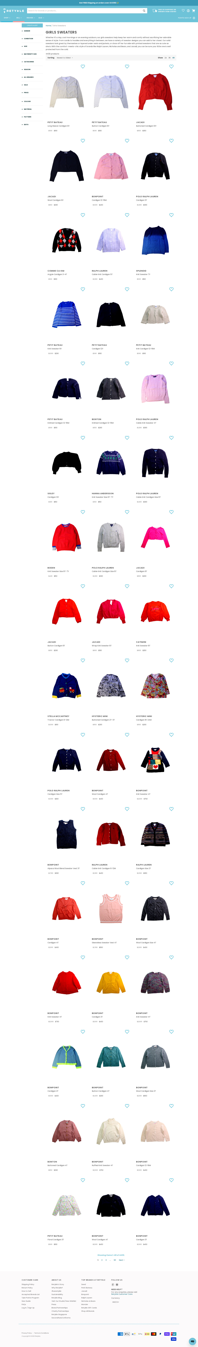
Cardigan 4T (53, 940)
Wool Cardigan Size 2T (146, 1089)
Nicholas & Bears (88, 1299)
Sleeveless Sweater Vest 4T (104, 940)
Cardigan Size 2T (143, 866)
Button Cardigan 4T (101, 1089)
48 (173, 55)
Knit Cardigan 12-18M (145, 346)
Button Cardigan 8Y (100, 123)
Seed (83, 1282)
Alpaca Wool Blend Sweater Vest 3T (64, 866)
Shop (6, 15)
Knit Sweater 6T (143, 643)
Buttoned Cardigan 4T (57, 1163)
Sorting (51, 55)
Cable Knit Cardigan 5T (102, 272)
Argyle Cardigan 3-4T (57, 272)
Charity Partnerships (60, 1309)
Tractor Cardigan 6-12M (58, 717)
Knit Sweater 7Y (143, 272)
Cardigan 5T (141, 198)
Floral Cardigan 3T (56, 1237)
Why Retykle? (57, 1285)
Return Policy (27, 1285)
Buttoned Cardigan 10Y (146, 123)
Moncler (84, 1302)
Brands (30, 15)
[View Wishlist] (183, 8)
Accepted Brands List (31, 1292)
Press (54, 1302)
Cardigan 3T (97, 1014)
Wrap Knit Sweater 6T (102, 643)
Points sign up (184, 15)
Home (48, 23)
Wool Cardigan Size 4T (146, 940)
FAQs (24, 1302)
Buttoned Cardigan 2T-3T (103, 717)
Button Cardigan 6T (56, 643)
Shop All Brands (87, 1309)
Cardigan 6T (141, 569)
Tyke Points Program (30, 1295)
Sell (18, 15)
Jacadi (84, 1289)
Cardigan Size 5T (55, 792)
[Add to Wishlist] (83, 64)
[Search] (144, 8)
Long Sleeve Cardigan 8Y (59, 123)
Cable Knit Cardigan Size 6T (148, 495)
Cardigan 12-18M (99, 198)
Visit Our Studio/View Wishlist (64, 1299)
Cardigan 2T (53, 1089)
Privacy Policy (27, 1331)
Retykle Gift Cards (89, 1305)
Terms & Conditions (41, 1331)
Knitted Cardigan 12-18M (58, 420)
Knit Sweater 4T (143, 792)
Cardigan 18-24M (143, 717)
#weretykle (56, 1289)
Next (121, 1257)
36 (169, 55)
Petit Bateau (86, 1285)
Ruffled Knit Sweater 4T (102, 1163)
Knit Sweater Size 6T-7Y (102, 495)
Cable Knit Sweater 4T (146, 420)
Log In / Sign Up (28, 1305)
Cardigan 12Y (97, 346)
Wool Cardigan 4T (100, 792)
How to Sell (26, 1289)
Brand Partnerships (60, 1305)
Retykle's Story (58, 1282)
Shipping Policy (28, 1282)
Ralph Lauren (86, 1295)
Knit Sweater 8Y (55, 346)
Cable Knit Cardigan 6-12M (104, 866)
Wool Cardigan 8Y (55, 198)
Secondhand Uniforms (61, 1315)
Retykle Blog (57, 1295)
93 (115, 1257)
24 (166, 55)
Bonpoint (85, 1292)
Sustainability (57, 1292)
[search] (84, 8)
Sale (40, 15)
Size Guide (26, 1299)
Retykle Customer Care (121, 1292)
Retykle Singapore (59, 1312)
